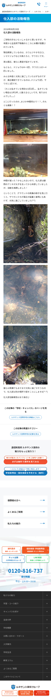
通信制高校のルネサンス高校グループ (16, 11)
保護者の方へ (14, 500)
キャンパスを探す (11, 611)
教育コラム (8, 660)
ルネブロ (37, 11)
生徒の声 (7, 620)
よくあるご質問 (15, 511)
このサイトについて (12, 676)
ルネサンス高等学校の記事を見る (25, 434)
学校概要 (7, 628)
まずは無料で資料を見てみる (25, 461)
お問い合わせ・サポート (13, 636)
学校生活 (7, 652)
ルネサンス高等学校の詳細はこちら (25, 417)
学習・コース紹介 (11, 603)
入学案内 (7, 644)
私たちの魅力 (14, 523)
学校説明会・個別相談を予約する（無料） (25, 472)
